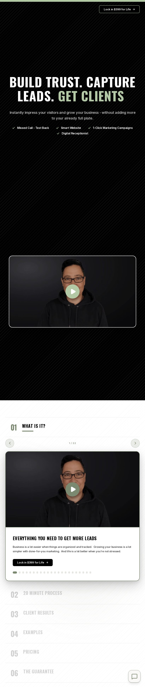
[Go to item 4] (27, 572)
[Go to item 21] (87, 572)
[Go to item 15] (65, 572)
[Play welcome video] (72, 292)
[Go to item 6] (34, 572)
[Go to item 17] (73, 572)
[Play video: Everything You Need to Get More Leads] (72, 489)
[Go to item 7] (37, 572)
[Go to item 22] (90, 572)
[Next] (135, 443)
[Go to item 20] (83, 572)
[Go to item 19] (80, 572)
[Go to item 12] (55, 572)
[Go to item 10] (48, 572)
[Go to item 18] (76, 572)
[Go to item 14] (62, 572)
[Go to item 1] (15, 572)
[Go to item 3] (23, 572)
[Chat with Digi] (134, 676)
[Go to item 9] (44, 572)
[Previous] (9, 443)
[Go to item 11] (51, 572)
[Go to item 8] (41, 572)
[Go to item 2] (20, 572)
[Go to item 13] (58, 572)
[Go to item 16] (69, 572)
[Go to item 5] (30, 572)
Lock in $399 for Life (117, 9)
